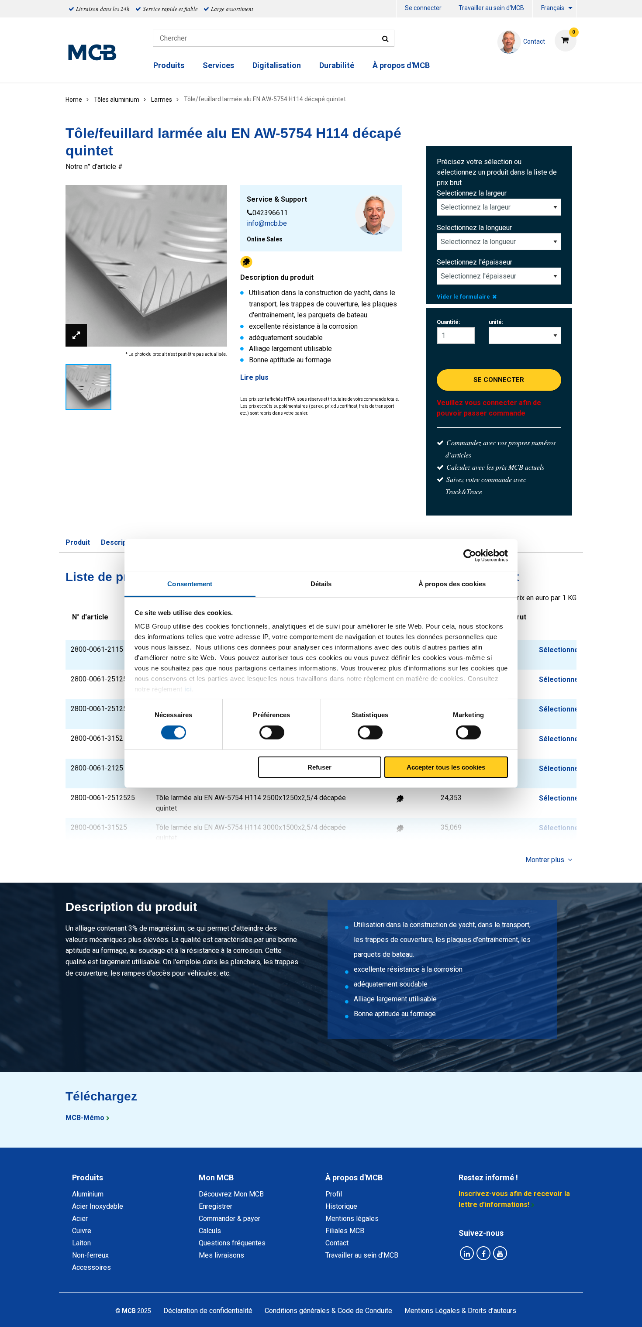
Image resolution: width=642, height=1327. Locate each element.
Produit (78, 542)
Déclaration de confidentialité (207, 1310)
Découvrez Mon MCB (231, 1194)
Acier (80, 1218)
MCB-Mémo (85, 1118)
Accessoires (91, 1267)
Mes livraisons (221, 1255)
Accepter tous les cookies (446, 767)
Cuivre (81, 1231)
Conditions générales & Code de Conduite (328, 1310)
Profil (333, 1194)
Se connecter (423, 7)
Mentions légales (352, 1218)
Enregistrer (215, 1206)
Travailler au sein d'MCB (491, 7)
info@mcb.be (267, 223)
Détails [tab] (321, 584)
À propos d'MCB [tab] (354, 1177)
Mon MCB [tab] (216, 1177)
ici (188, 689)
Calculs (210, 1231)
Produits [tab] (87, 1177)
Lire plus (254, 377)
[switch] (271, 732)
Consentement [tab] (189, 584)
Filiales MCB (344, 1231)
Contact (337, 1243)
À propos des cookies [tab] (452, 584)
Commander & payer (229, 1218)
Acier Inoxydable (97, 1206)
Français (552, 7)
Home (74, 99)
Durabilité (336, 65)
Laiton (81, 1243)
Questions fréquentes (232, 1243)
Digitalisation (276, 65)
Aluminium (88, 1194)
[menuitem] (423, 9)
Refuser (319, 767)
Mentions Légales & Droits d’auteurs (460, 1310)
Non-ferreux (90, 1255)
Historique (341, 1206)
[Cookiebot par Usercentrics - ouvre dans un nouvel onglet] (469, 555)
